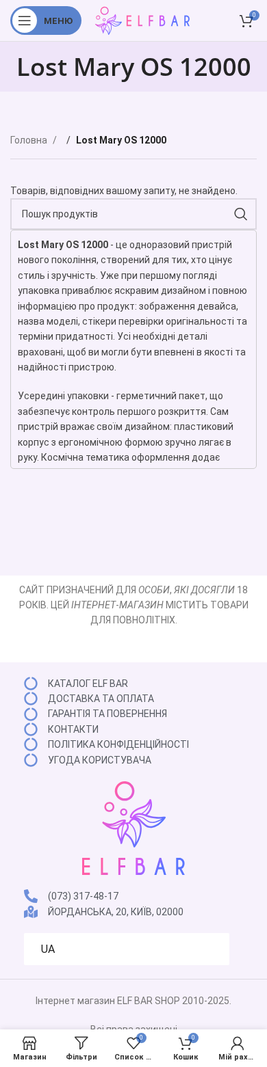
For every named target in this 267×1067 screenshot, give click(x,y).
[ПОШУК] (241, 214)
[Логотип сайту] (142, 19)
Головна (29, 140)
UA (48, 949)
